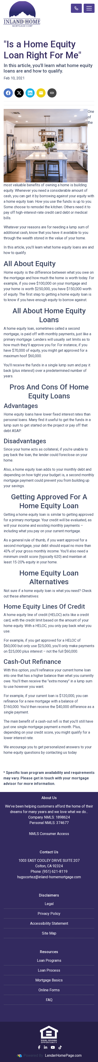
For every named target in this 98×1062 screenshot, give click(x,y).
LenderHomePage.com (63, 1055)
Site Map (49, 933)
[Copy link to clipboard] (52, 92)
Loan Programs (49, 960)
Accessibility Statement (49, 923)
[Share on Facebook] (8, 92)
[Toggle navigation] (89, 8)
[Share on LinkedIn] (30, 92)
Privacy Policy (49, 913)
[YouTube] (53, 1047)
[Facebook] (39, 1047)
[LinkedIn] (45, 1047)
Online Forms (49, 990)
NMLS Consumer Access (49, 834)
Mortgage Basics (49, 980)
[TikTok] (60, 1047)
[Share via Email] (41, 92)
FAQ (49, 1000)
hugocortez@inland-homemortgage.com (49, 877)
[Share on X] (19, 92)
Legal (49, 904)
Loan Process (49, 970)
